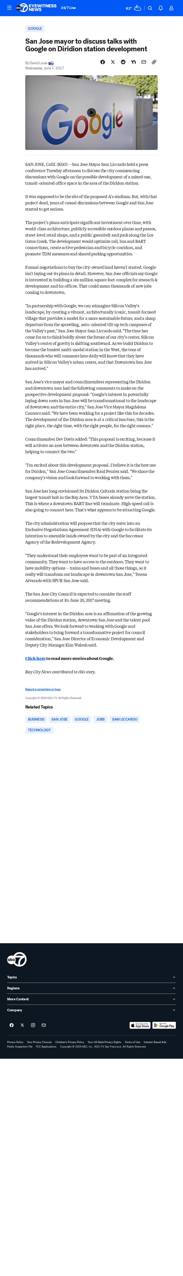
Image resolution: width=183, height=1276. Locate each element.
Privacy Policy (15, 1042)
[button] (9, 7)
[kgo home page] (17, 959)
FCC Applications (46, 1046)
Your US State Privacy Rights (104, 1042)
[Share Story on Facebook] (102, 62)
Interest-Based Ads (155, 1042)
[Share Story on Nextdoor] (133, 62)
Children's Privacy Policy (69, 1042)
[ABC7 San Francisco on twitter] (22, 1025)
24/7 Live (68, 7)
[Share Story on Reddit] (123, 62)
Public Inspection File (19, 1046)
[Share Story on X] (113, 62)
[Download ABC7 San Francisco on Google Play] (164, 1025)
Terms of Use (132, 1042)
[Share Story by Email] (144, 62)
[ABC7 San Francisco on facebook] (11, 1025)
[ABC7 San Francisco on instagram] (33, 1025)
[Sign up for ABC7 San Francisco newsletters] (43, 1025)
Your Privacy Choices (39, 1042)
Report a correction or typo (42, 689)
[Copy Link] (154, 62)
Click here (35, 658)
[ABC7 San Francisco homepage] (36, 8)
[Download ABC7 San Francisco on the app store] (140, 1025)
